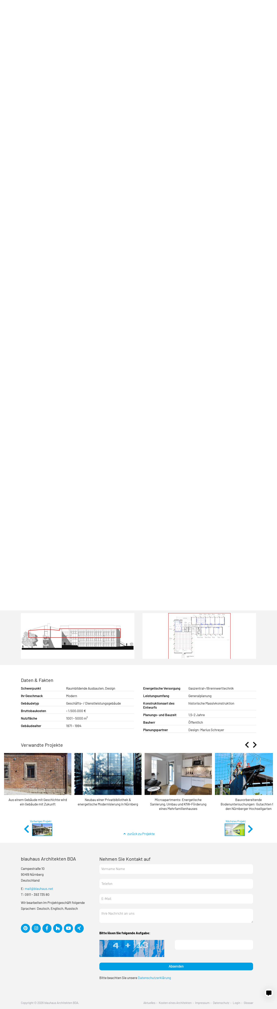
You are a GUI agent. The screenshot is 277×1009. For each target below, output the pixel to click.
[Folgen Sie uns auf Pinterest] (26, 928)
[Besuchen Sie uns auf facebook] (47, 928)
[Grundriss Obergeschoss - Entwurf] (199, 637)
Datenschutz (221, 1003)
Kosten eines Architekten (175, 1003)
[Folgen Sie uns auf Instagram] (37, 928)
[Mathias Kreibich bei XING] (80, 928)
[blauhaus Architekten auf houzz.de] (58, 928)
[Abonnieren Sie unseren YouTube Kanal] (69, 928)
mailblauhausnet (39, 888)
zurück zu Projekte (141, 834)
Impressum (202, 1003)
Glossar (248, 1003)
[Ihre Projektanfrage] (269, 993)
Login (236, 1003)
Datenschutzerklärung (154, 978)
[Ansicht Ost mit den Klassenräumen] (77, 637)
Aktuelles (149, 1003)
